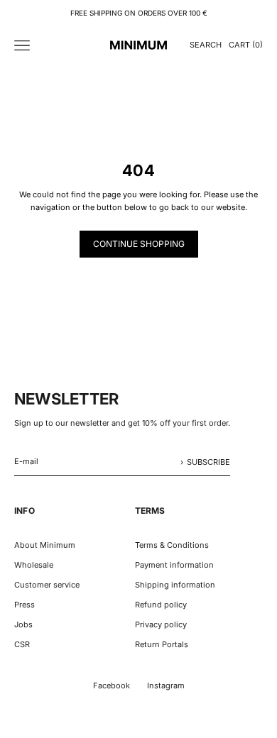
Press (24, 605)
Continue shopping (139, 243)
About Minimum (44, 545)
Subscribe (208, 462)
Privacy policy (161, 624)
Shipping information (175, 585)
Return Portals (161, 644)
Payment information (174, 565)
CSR (22, 644)
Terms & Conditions (172, 545)
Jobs (23, 624)
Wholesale (33, 565)
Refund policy (161, 605)
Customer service (47, 585)
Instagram (166, 685)
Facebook (111, 685)
